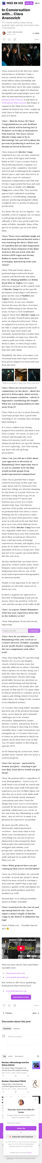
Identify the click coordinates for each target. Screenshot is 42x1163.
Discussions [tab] (19, 1056)
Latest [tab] (10, 1056)
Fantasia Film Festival (12, 99)
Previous (9, 1013)
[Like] (4, 39)
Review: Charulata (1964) (14, 1081)
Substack (10, 1158)
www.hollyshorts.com (16, 991)
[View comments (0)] (9, 39)
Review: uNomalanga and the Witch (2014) (15, 1063)
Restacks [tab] (16, 1029)
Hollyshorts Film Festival (14, 103)
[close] (35, 1100)
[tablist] (11, 1028)
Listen (37, 33)
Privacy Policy (28, 1146)
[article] (21, 1069)
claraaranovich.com (15, 973)
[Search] (38, 1056)
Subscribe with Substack (22, 1137)
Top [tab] (4, 1056)
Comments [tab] (7, 1029)
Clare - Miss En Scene (14, 32)
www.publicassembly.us (17, 977)
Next (34, 1013)
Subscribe (29, 3)
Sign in (37, 3)
